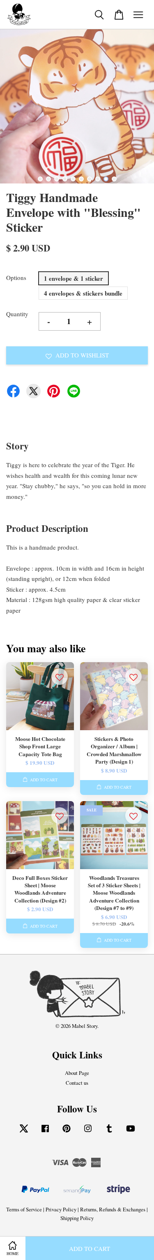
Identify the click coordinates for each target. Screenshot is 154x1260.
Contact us (77, 1082)
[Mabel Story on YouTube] (130, 1132)
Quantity (17, 314)
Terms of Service (24, 1209)
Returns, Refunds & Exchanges (112, 1209)
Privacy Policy (61, 1209)
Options (16, 277)
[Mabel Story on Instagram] (88, 1132)
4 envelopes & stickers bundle (83, 293)
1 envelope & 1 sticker (73, 278)
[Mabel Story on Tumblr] (109, 1132)
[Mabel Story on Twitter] (24, 1132)
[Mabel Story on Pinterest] (66, 1132)
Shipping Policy (77, 1218)
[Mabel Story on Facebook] (45, 1132)
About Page (77, 1073)
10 (114, 178)
